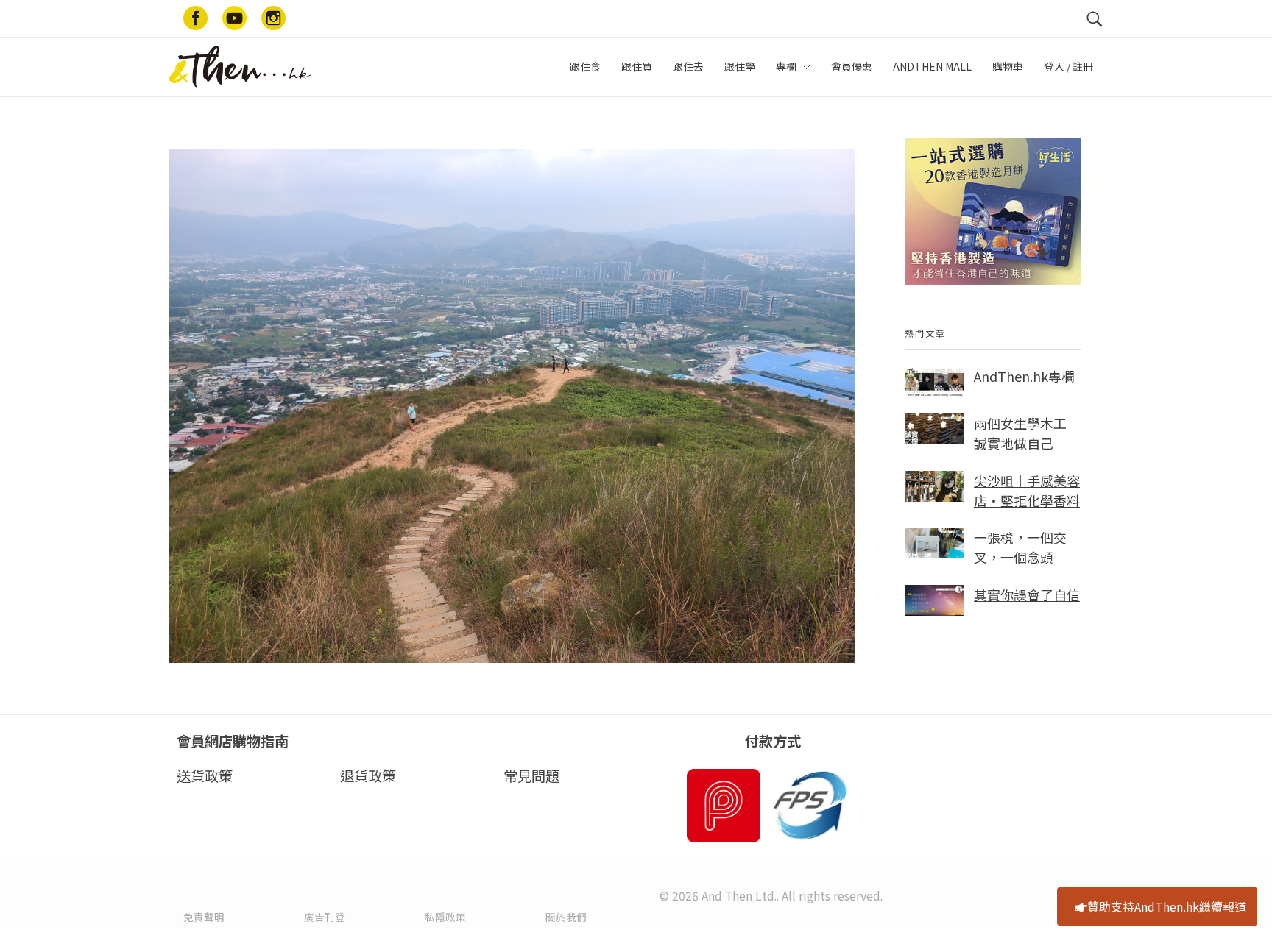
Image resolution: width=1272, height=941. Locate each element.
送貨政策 (205, 775)
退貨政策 (368, 775)
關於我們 (566, 916)
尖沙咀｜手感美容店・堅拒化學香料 (1027, 490)
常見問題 (531, 775)
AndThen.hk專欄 (1024, 376)
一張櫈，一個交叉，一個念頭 (1020, 547)
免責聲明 (204, 916)
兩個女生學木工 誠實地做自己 (1020, 432)
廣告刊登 (324, 916)
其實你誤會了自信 (1027, 594)
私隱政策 (445, 916)
